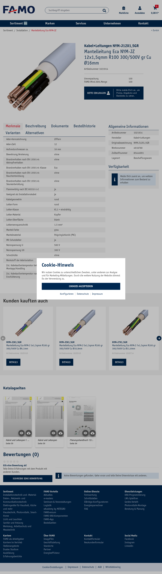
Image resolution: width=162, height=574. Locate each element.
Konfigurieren (67, 293)
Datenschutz (83, 293)
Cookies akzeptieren (81, 286)
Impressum (97, 293)
